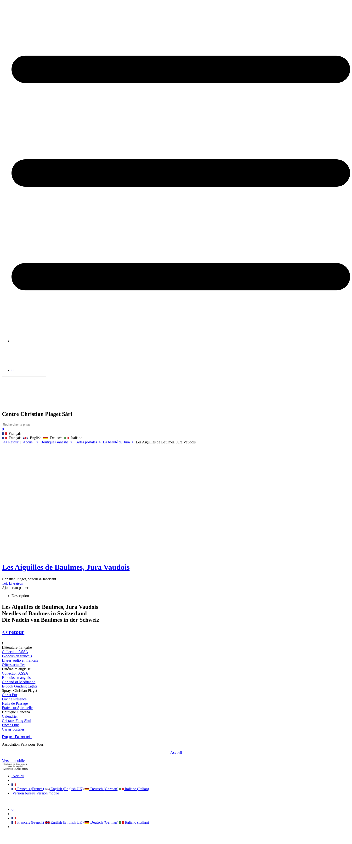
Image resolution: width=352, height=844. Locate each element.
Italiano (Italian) (136, 789)
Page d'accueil (17, 736)
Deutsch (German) (103, 789)
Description (20, 596)
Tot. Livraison (12, 583)
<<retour (13, 632)
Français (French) (30, 789)
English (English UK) (67, 789)
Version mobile (13, 761)
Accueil (176, 752)
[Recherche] (49, 379)
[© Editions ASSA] (23, 366)
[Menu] (180, 341)
